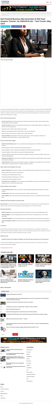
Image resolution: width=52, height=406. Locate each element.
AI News (28, 358)
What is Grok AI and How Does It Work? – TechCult (16, 318)
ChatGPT (28, 365)
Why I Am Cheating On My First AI (13, 309)
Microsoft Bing (29, 372)
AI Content (29, 352)
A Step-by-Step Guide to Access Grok (14, 294)
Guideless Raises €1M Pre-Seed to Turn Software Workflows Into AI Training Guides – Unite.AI (8, 266)
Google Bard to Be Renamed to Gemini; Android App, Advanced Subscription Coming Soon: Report (27, 314)
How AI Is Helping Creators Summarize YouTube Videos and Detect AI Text (8, 281)
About (2, 386)
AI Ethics (28, 354)
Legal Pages (3, 398)
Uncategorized (29, 381)
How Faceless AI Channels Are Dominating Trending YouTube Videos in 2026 (43, 281)
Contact (2, 391)
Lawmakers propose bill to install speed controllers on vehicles (19, 302)
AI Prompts (29, 360)
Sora (27, 378)
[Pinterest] (24, 26)
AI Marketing (29, 356)
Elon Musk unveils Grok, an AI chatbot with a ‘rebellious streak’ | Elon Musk (21, 306)
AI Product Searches (5, 389)
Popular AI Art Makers (31, 374)
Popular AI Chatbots (30, 376)
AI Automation (29, 349)
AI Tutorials (7, 13)
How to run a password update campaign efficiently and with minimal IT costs (22, 327)
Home (3, 13)
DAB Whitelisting (4, 393)
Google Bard (29, 367)
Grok (27, 369)
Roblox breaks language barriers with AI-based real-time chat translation (21, 311)
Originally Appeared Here (7, 247)
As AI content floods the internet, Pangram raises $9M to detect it (15, 354)
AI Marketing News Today (27, 403)
